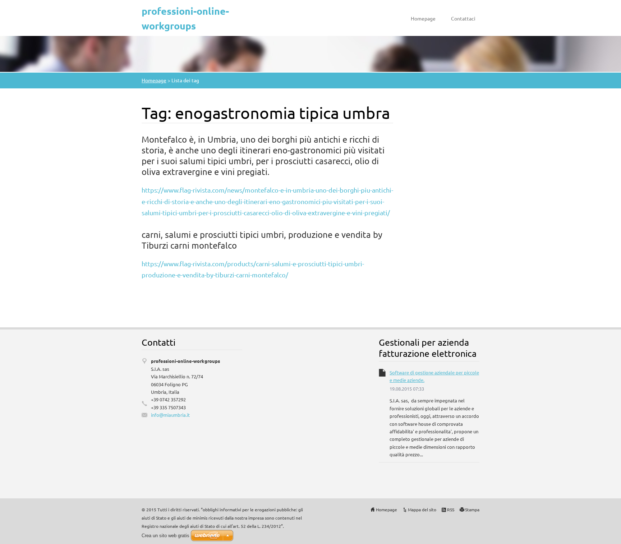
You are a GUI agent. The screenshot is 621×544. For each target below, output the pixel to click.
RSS (450, 509)
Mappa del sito (422, 509)
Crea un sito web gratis (165, 535)
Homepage (423, 18)
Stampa (472, 509)
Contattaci (463, 18)
